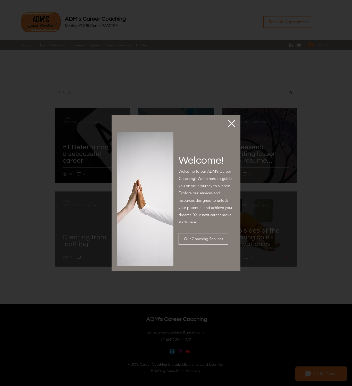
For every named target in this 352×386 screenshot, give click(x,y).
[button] (231, 123)
